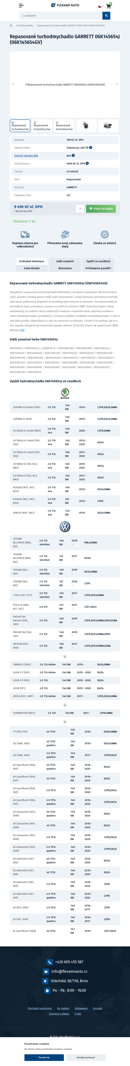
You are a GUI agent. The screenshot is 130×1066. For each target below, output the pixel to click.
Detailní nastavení (86, 1057)
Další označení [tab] (65, 261)
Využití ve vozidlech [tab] (98, 261)
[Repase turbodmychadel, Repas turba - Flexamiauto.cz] (65, 5)
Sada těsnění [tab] (32, 268)
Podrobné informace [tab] (31, 261)
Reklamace (81, 1008)
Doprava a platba (59, 1013)
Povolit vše (44, 1057)
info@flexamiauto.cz (69, 971)
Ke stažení (63, 1008)
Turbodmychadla (24, 25)
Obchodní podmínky (40, 1008)
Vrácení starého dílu (26, 155)
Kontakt (97, 1008)
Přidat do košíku (103, 208)
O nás (78, 1013)
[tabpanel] (65, 609)
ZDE (22, 330)
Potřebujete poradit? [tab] (98, 268)
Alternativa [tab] (65, 268)
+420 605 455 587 (69, 962)
